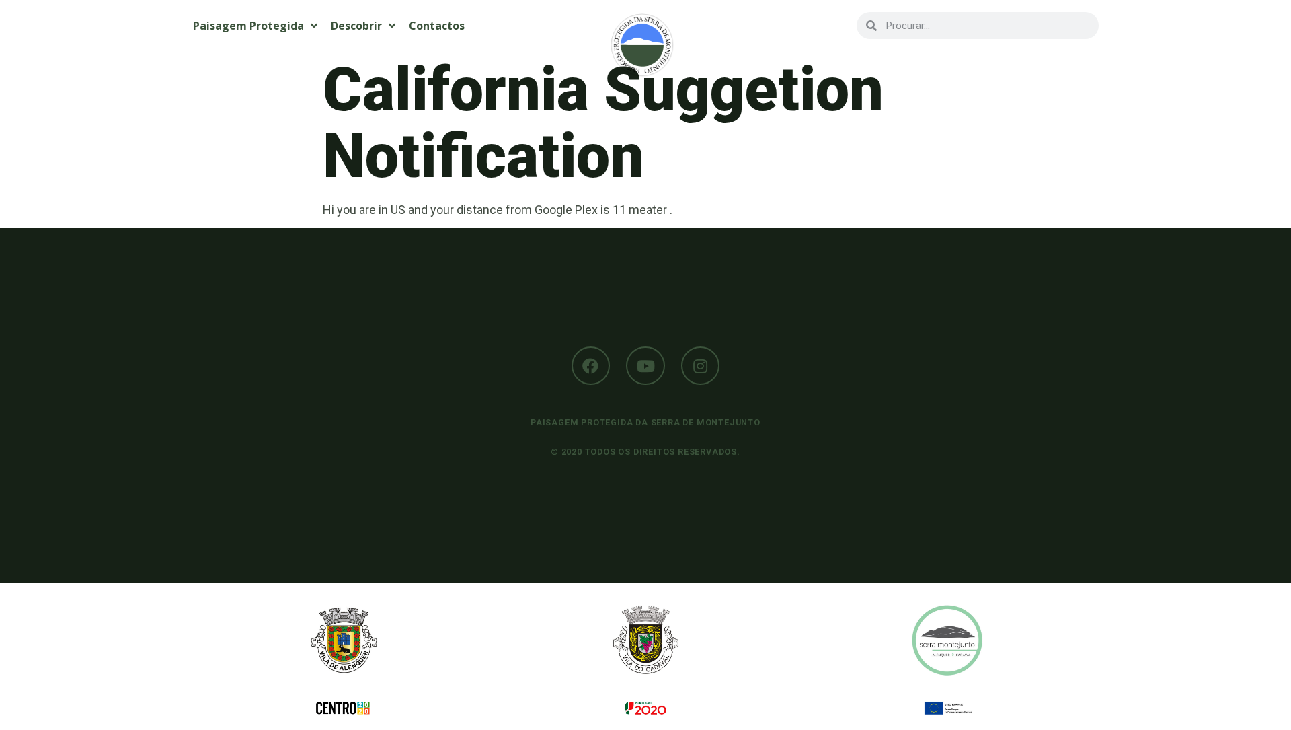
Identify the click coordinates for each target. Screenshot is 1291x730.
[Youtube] (645, 366)
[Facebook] (591, 366)
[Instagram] (700, 366)
